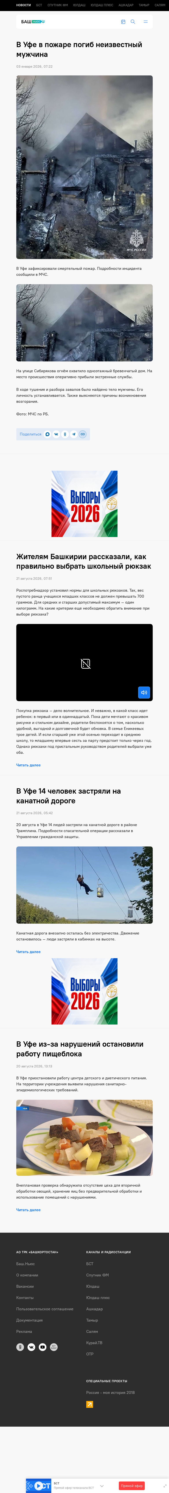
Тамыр (144, 5)
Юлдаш (79, 5)
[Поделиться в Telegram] (74, 434)
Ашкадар (126, 5)
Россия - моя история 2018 (110, 1392)
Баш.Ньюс (25, 1263)
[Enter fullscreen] (165, 1485)
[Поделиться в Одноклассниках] (65, 434)
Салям (160, 5)
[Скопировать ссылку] (82, 434)
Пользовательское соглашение (44, 1309)
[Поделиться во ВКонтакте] (56, 434)
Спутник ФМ (58, 5)
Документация (29, 1320)
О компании (27, 1275)
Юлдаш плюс (102, 5)
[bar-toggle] (146, 22)
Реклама (24, 1331)
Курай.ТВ (94, 1342)
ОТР (90, 1354)
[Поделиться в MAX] (47, 434)
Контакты (25, 1297)
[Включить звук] (144, 693)
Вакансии (25, 1286)
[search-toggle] (133, 22)
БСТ (39, 5)
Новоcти (23, 5)
